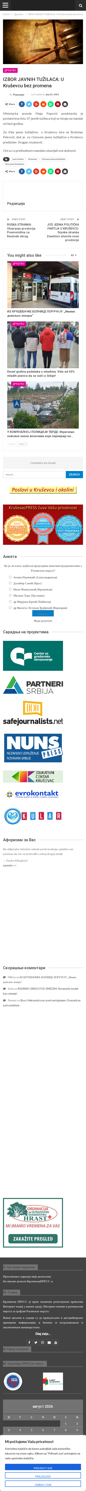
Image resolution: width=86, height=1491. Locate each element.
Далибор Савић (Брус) (27, 583)
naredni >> (10, 865)
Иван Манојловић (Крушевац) (32, 589)
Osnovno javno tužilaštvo (53, 159)
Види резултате (43, 620)
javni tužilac (18, 159)
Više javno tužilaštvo (14, 164)
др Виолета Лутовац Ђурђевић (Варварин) (40, 607)
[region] (43, 1463)
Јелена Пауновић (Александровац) (35, 577)
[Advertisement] (43, 916)
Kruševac (32, 159)
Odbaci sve (43, 1484)
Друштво (10, 70)
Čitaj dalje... (43, 1333)
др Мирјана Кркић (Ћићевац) (32, 601)
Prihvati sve (43, 1468)
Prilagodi (43, 1476)
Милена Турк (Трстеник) (29, 595)
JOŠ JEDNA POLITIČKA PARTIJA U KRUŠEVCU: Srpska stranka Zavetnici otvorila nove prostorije (63, 232)
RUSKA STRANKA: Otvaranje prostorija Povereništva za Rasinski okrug (21, 230)
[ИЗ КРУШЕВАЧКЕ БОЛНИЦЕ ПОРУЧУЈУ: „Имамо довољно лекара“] (43, 284)
